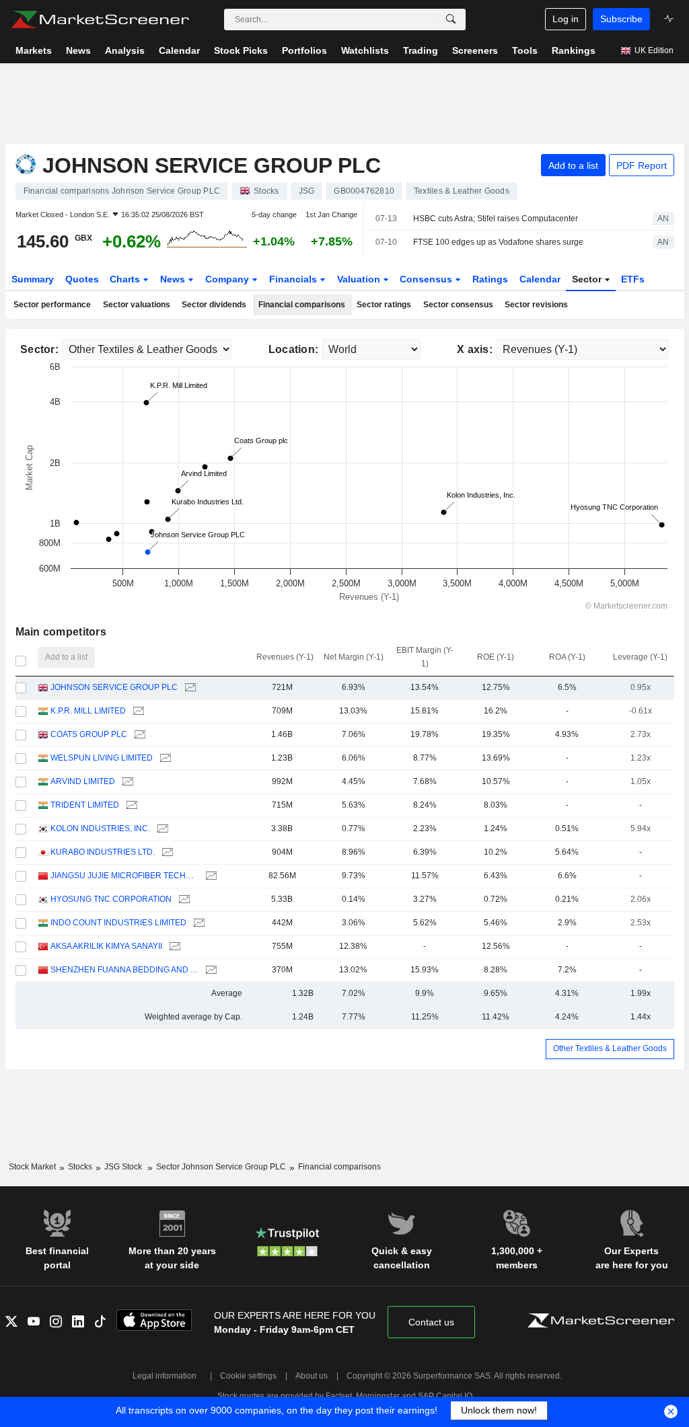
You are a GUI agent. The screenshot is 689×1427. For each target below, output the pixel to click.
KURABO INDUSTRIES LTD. (102, 852)
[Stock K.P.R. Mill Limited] (137, 711)
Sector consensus (458, 304)
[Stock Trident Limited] (130, 805)
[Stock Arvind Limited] (126, 782)
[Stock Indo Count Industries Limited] (197, 923)
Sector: (39, 349)
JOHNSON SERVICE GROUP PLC (114, 687)
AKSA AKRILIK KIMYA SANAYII (106, 946)
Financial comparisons (301, 304)
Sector (588, 279)
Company (228, 279)
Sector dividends (214, 304)
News (174, 279)
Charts (126, 279)
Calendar (539, 279)
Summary (32, 279)
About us (311, 1376)
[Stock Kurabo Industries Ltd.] (166, 852)
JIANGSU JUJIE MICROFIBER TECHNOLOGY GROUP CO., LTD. (124, 875)
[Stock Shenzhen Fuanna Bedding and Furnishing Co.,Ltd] (210, 970)
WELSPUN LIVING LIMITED (101, 758)
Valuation (360, 279)
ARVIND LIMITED (82, 781)
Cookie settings (248, 1376)
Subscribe (621, 18)
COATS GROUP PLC (88, 734)
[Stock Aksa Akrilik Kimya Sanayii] (173, 946)
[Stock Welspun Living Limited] (164, 758)
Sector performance (52, 304)
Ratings (490, 279)
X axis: (475, 349)
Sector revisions (536, 304)
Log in (565, 18)
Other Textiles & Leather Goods (610, 1048)
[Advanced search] (451, 19)
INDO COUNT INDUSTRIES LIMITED (118, 922)
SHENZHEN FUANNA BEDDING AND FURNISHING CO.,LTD (124, 969)
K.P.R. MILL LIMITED (88, 711)
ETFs (633, 279)
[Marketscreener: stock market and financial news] (100, 19)
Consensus (427, 279)
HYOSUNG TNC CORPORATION (111, 899)
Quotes (82, 279)
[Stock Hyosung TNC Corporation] (183, 899)
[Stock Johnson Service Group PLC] (189, 688)
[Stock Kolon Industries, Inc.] (161, 829)
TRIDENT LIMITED (84, 805)
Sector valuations (136, 304)
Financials (294, 279)
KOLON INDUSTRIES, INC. (100, 828)
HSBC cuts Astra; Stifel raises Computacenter (495, 218)
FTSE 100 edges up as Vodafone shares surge (498, 242)
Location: (293, 349)
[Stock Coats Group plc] (138, 735)
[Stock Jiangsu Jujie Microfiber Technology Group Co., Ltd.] (210, 876)
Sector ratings (384, 304)
